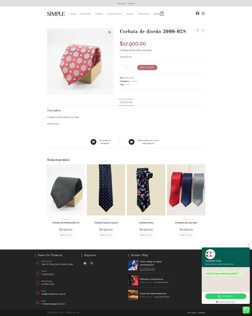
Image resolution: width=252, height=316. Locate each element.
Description (126, 102)
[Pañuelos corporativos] (133, 280)
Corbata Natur (146, 223)
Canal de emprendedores (153, 293)
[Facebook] (198, 13)
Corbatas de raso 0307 (186, 223)
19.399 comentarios (161, 297)
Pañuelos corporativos (151, 279)
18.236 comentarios (147, 270)
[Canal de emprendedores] (133, 295)
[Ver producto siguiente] (203, 30)
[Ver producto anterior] (198, 30)
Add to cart (147, 67)
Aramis (127, 84)
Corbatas (133, 81)
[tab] (126, 102)
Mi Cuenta (121, 3)
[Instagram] (203, 13)
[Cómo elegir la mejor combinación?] (133, 265)
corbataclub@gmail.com (53, 304)
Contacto (131, 3)
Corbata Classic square (106, 223)
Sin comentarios (161, 282)
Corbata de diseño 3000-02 (65, 223)
